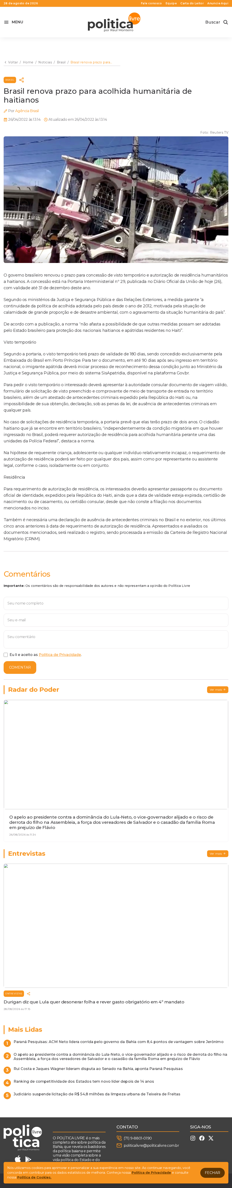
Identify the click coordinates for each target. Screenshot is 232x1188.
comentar (20, 667)
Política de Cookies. (34, 1177)
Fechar (212, 1173)
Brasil (9, 79)
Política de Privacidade (60, 655)
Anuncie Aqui (217, 3)
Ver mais (216, 689)
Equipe (171, 3)
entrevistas (13, 993)
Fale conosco (151, 3)
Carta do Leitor (192, 3)
